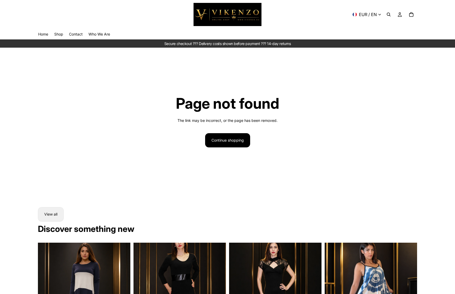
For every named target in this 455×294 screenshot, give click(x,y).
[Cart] (411, 14)
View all (50, 214)
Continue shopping (227, 140)
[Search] (388, 14)
